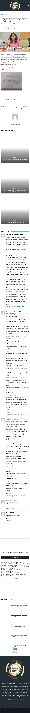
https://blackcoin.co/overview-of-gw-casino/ (16, 414)
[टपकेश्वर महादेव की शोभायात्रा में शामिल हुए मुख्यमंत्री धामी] (5, 645)
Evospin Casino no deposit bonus (14, 311)
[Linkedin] (13, 703)
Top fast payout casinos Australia (15, 418)
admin (6, 23)
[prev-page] (2, 227)
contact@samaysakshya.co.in (17, 699)
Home (2, 14)
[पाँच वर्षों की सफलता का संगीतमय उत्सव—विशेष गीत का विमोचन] (5, 636)
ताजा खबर (6, 16)
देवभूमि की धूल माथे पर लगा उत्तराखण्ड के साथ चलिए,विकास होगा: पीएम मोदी (22, 108)
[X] (24, 703)
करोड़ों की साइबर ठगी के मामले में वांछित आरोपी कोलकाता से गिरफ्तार (15, 191)
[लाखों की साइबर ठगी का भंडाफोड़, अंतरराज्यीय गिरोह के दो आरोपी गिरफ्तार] (15, 147)
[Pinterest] (16, 703)
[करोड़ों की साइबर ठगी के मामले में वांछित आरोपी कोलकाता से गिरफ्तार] (15, 178)
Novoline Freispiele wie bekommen (15, 234)
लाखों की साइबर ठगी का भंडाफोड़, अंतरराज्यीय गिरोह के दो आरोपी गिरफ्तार (15, 160)
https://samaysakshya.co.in (15, 124)
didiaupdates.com (11, 500)
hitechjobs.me (10, 512)
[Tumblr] (20, 703)
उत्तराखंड (6, 14)
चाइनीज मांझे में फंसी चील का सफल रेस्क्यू (15, 222)
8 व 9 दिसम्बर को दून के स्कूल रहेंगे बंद (7, 107)
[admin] (2, 24)
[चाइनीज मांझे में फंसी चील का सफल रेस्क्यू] (15, 209)
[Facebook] (5, 703)
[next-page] (4, 227)
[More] (17, 28)
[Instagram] (9, 703)
